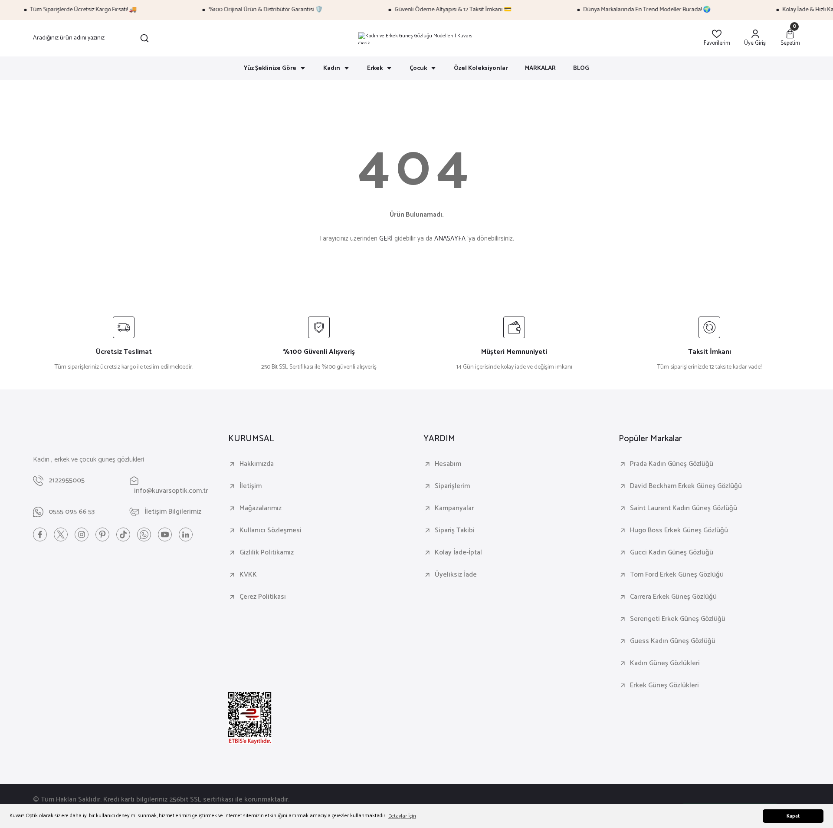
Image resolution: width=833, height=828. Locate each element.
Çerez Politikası (262, 597)
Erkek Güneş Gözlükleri (664, 685)
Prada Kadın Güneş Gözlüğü (671, 464)
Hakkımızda (256, 464)
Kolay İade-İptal (458, 553)
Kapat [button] (793, 816)
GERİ (386, 238)
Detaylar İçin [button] (402, 816)
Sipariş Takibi (455, 530)
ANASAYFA (450, 238)
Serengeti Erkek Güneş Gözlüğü (677, 619)
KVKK (248, 575)
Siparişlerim (452, 486)
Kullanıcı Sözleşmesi (270, 530)
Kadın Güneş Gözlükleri (665, 663)
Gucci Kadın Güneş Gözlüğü (671, 553)
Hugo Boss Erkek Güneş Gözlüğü (679, 530)
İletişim (250, 486)
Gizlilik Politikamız (266, 553)
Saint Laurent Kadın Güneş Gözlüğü (683, 508)
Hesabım (448, 464)
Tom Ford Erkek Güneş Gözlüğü (677, 575)
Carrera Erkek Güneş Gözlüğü (673, 597)
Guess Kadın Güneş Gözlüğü (672, 641)
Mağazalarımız (260, 508)
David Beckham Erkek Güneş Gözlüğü (686, 486)
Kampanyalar (454, 508)
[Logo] (416, 38)
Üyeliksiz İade (456, 575)
